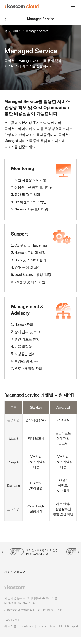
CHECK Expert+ (69, 626)
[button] (78, 551)
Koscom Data (46, 626)
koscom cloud (21, 6)
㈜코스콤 (10, 626)
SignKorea (26, 626)
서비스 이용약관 (14, 572)
